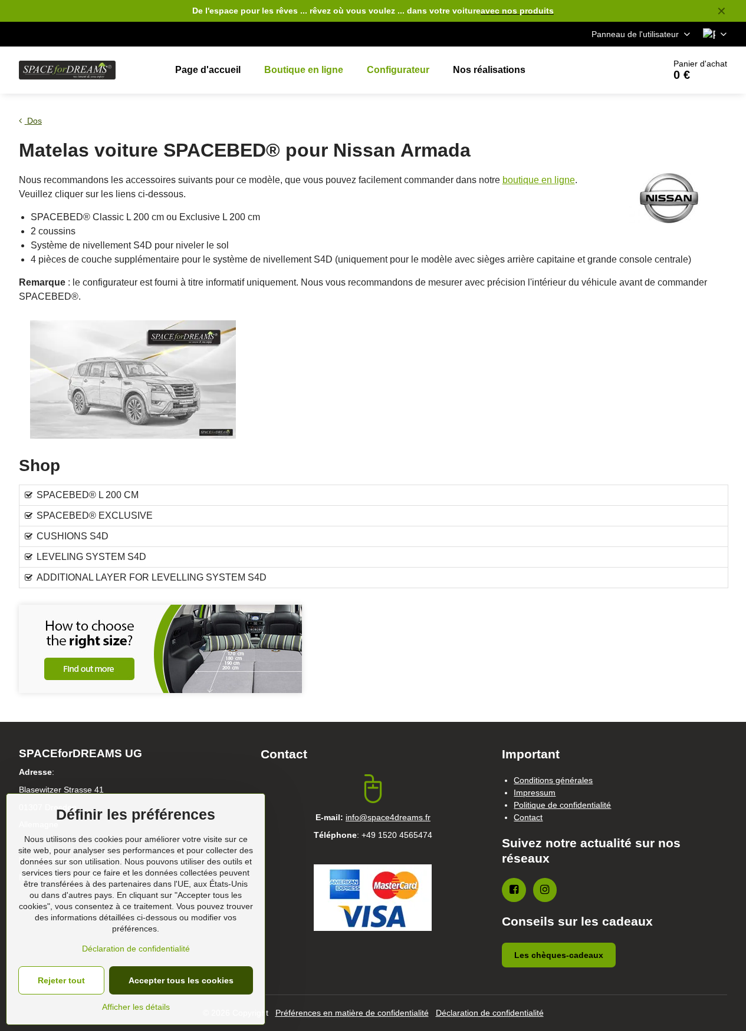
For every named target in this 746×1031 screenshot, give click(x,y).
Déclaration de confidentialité (490, 1012)
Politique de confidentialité (562, 805)
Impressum (535, 792)
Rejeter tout (61, 980)
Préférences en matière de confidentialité (352, 1012)
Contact (528, 817)
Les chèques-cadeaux (558, 955)
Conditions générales (553, 780)
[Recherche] (622, 70)
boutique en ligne (538, 180)
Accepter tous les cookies (181, 980)
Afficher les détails (136, 1007)
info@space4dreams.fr (388, 817)
